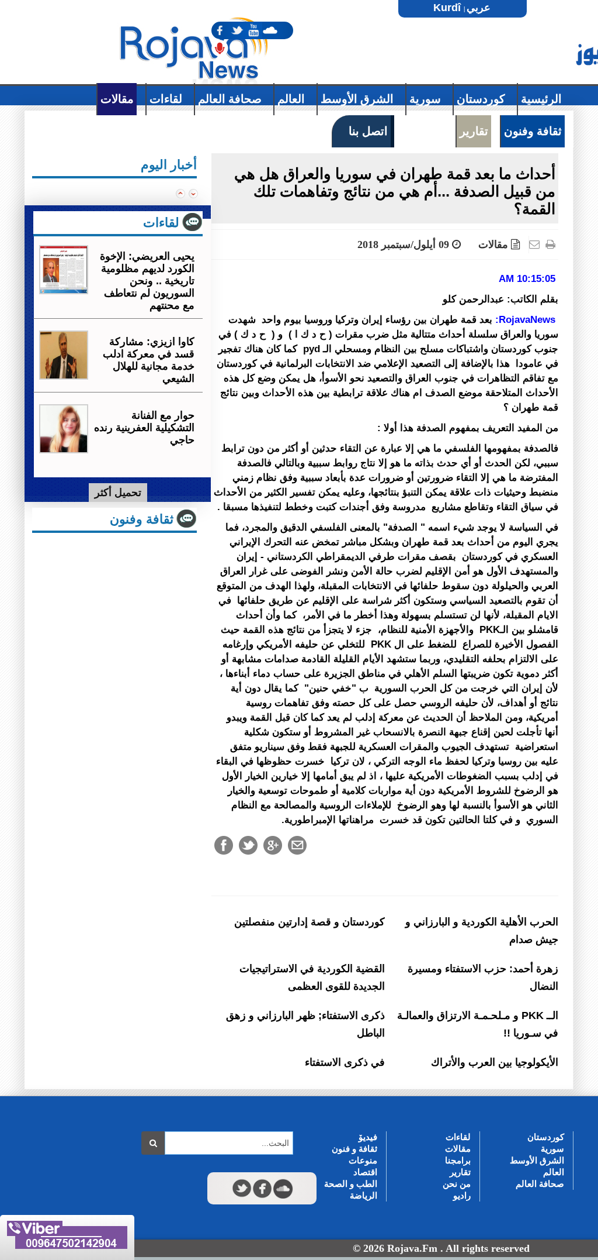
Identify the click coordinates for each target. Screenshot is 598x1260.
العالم (553, 1172)
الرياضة (363, 1195)
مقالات (493, 244)
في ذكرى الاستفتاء (345, 1062)
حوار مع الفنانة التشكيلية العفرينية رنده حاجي (144, 427)
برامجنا (458, 1160)
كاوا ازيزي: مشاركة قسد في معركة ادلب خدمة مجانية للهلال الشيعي (148, 360)
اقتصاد (365, 1172)
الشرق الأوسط (537, 1160)
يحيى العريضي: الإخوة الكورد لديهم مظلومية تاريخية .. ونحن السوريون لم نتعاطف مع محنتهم (147, 280)
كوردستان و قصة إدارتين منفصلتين (309, 922)
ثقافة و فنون (354, 1149)
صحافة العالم (540, 1184)
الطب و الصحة (350, 1184)
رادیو (462, 1195)
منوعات (363, 1160)
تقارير (460, 1172)
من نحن (457, 1184)
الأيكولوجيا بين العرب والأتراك (494, 1062)
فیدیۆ (368, 1137)
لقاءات (458, 1137)
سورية (552, 1149)
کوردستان (545, 1137)
